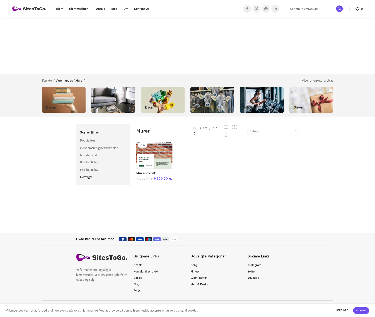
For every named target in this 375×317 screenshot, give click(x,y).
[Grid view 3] (234, 127)
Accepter (361, 310)
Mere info (342, 310)
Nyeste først (88, 155)
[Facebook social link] (247, 9)
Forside (47, 80)
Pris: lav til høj (89, 162)
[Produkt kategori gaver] (311, 100)
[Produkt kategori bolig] (113, 100)
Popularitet (87, 140)
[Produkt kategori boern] (163, 100)
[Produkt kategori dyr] (212, 100)
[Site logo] (29, 8)
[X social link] (256, 9)
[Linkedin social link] (275, 9)
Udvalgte (86, 177)
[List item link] (159, 265)
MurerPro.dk (146, 173)
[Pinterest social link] (266, 9)
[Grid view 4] (226, 135)
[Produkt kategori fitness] (261, 100)
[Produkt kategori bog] (64, 100)
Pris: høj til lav (89, 170)
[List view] (226, 127)
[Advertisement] (187, 47)
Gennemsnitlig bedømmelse (99, 148)
